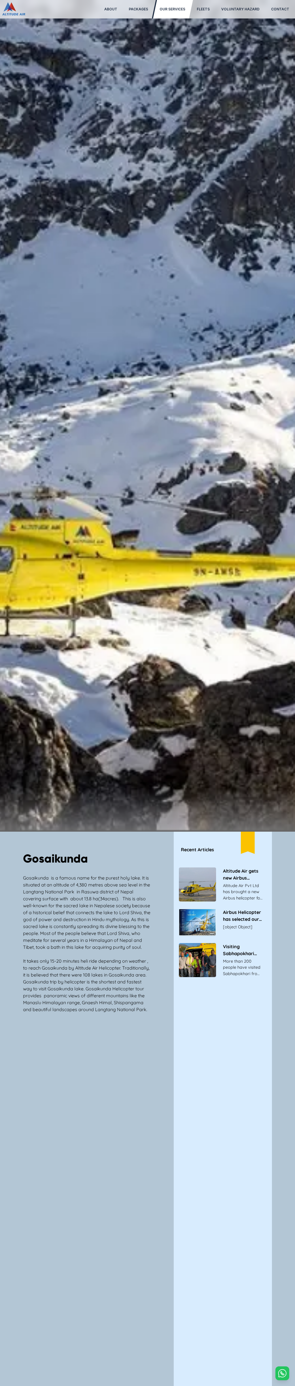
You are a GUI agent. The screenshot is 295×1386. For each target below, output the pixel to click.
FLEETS (203, 9)
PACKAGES (138, 9)
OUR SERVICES (172, 9)
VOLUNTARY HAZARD (240, 9)
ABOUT (110, 9)
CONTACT (280, 9)
